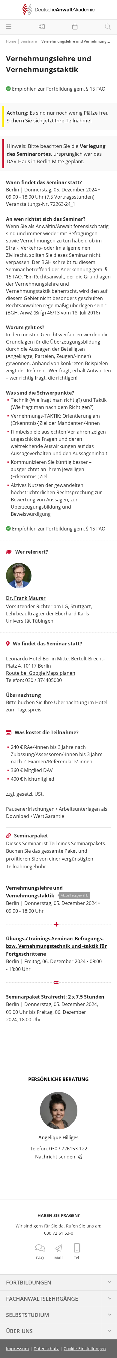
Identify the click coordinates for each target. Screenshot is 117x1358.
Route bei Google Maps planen (40, 673)
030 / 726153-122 (68, 1148)
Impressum (17, 1348)
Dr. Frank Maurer (26, 598)
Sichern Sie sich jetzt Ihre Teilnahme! (49, 120)
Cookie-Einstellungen (85, 1348)
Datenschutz (46, 1348)
